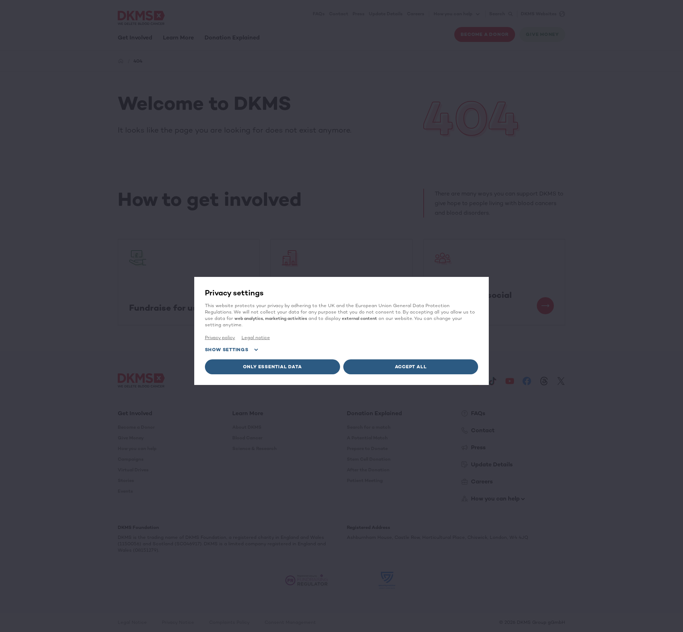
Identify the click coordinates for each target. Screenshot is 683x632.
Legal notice (256, 337)
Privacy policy (220, 337)
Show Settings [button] (227, 349)
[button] (272, 366)
